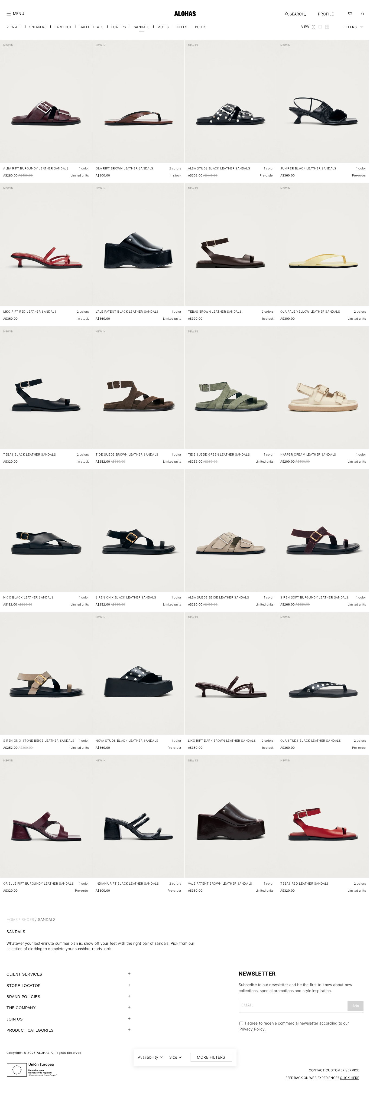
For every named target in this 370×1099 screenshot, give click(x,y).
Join (355, 1006)
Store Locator (24, 985)
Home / (13, 919)
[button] (15, 13)
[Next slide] (85, 106)
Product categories (30, 1030)
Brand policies (23, 997)
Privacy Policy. (252, 1029)
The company (21, 1008)
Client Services (24, 974)
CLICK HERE (349, 1078)
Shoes (27, 919)
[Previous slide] (7, 106)
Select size (78, 153)
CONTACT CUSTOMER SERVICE (334, 1070)
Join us (14, 1019)
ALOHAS (43, 1053)
